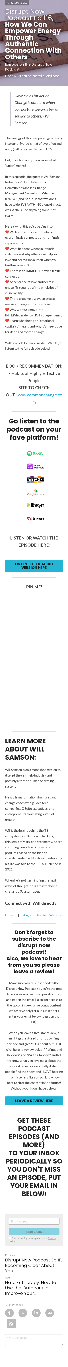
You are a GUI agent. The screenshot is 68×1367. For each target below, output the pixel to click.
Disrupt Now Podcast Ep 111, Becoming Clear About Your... (33, 1265)
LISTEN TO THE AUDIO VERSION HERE (34, 565)
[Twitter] (22, 1313)
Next (7, 1277)
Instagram (27, 915)
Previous (10, 1255)
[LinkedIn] (36, 1313)
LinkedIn (11, 915)
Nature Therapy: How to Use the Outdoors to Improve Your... (30, 1288)
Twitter (42, 915)
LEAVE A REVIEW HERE (34, 1100)
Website (55, 915)
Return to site (18, 2)
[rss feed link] (11, 1323)
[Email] (49, 1313)
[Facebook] (9, 1313)
